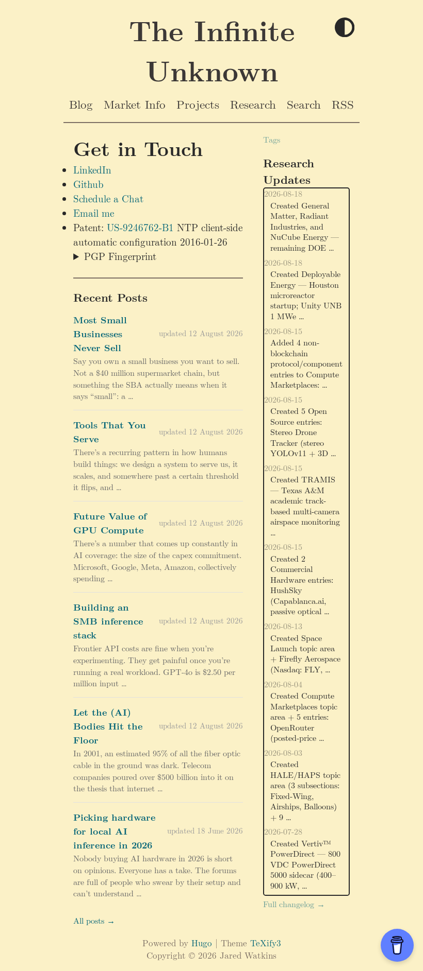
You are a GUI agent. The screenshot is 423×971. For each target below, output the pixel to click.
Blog (81, 103)
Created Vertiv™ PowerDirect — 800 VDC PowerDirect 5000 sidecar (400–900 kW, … (305, 864)
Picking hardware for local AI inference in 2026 (114, 831)
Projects (197, 103)
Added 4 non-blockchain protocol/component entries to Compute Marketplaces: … (306, 363)
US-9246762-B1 (140, 227)
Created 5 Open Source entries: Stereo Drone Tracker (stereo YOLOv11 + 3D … (303, 432)
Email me (93, 212)
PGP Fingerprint (120, 256)
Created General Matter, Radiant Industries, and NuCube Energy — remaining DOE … (304, 226)
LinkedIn (92, 169)
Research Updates (288, 170)
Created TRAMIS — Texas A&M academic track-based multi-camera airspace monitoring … (305, 505)
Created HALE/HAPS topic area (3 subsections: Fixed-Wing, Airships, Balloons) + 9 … (305, 790)
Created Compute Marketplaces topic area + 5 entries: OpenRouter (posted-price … (303, 716)
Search (304, 103)
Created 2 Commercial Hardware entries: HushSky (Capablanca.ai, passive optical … (301, 584)
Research (253, 103)
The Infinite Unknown (212, 50)
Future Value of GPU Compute (110, 522)
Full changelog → (294, 904)
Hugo (201, 943)
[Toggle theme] (345, 28)
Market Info (135, 103)
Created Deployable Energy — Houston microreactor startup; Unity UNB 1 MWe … (305, 295)
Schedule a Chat (108, 198)
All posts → (94, 920)
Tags (271, 139)
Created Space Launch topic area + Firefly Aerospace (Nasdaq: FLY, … (305, 653)
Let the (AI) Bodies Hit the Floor (107, 726)
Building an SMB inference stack (108, 620)
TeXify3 (265, 943)
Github (88, 184)
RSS (343, 103)
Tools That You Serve (109, 431)
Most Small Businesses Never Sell (100, 333)
